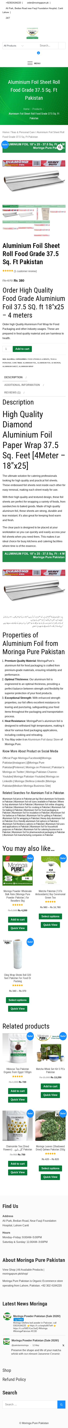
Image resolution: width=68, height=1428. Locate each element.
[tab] (14, 377)
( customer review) (25, 271)
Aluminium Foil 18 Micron (48, 363)
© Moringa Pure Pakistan (34, 1423)
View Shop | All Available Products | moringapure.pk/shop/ (23, 1271)
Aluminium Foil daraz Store (44, 739)
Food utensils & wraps (38, 359)
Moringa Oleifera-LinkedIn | (30, 781)
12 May (36, 1345)
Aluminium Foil (29, 363)
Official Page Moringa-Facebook (21, 758)
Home (5, 132)
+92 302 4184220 (51, 1285)
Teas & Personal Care (23, 132)
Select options (50, 916)
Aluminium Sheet (10, 366)
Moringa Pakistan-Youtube (29, 776)
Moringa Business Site (36, 785)
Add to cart (22, 348)
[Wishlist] (34, 55)
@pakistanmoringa (20, 1345)
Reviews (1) (12, 392)
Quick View (18, 928)
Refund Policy (14, 1379)
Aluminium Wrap (26, 366)
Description (13, 377)
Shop (6, 1370)
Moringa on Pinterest (38, 767)
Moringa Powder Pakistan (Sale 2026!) (35, 1340)
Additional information (22, 385)
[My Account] (31, 55)
